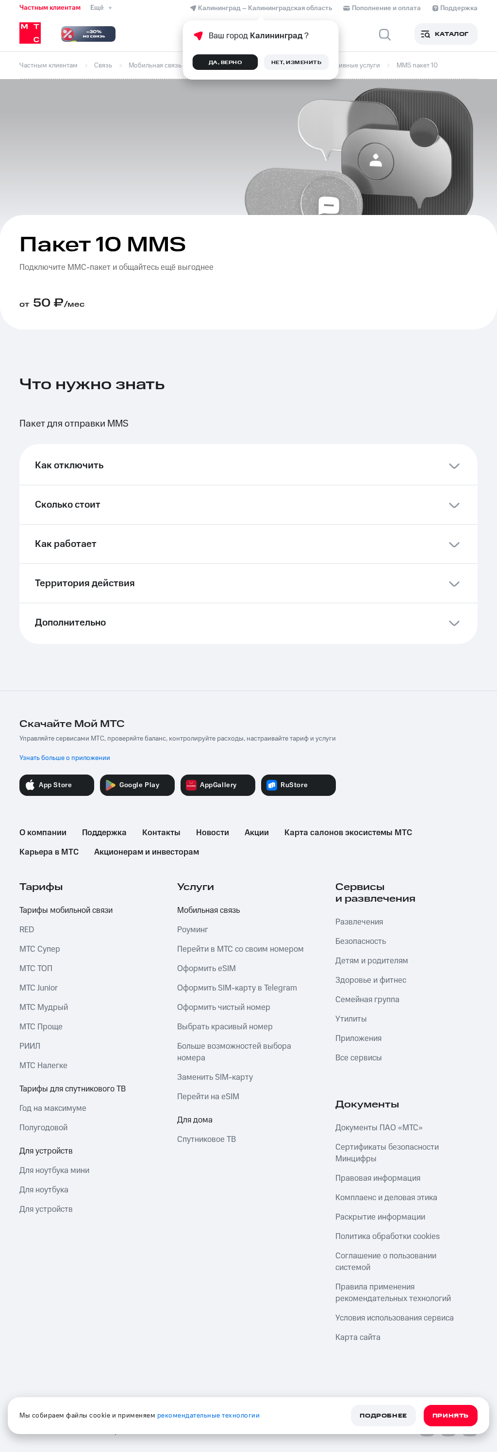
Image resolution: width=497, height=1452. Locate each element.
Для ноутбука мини (54, 1170)
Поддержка (104, 833)
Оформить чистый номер (223, 1007)
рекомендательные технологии (208, 1415)
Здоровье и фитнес (370, 980)
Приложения (358, 1038)
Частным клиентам (50, 8)
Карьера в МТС (49, 852)
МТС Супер (39, 949)
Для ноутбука (43, 1190)
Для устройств (46, 1151)
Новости (212, 833)
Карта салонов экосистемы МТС (348, 833)
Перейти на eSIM (208, 1097)
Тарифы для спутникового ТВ (72, 1089)
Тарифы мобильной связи (66, 910)
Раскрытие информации (380, 1217)
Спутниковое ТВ (206, 1139)
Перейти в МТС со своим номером (240, 949)
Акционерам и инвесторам (146, 852)
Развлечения (359, 922)
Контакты (161, 833)
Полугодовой (43, 1128)
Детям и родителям (371, 961)
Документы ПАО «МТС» (379, 1128)
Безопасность (360, 941)
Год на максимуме (52, 1108)
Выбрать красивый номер (225, 1027)
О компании (42, 833)
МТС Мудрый (43, 1007)
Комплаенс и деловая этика (386, 1198)
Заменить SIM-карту (215, 1077)
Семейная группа (367, 1000)
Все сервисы (358, 1058)
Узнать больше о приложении (64, 758)
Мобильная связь (208, 910)
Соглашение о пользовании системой (385, 1261)
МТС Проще (41, 1027)
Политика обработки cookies (387, 1236)
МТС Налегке (43, 1066)
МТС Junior (38, 988)
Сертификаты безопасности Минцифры (387, 1153)
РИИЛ (29, 1046)
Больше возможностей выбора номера (234, 1052)
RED (26, 930)
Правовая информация (377, 1178)
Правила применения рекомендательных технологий (393, 1292)
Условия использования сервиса (394, 1318)
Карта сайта (358, 1337)
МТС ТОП (35, 968)
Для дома (195, 1120)
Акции (257, 833)
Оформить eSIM (206, 968)
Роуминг (192, 930)
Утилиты (351, 1019)
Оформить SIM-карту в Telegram (237, 988)
